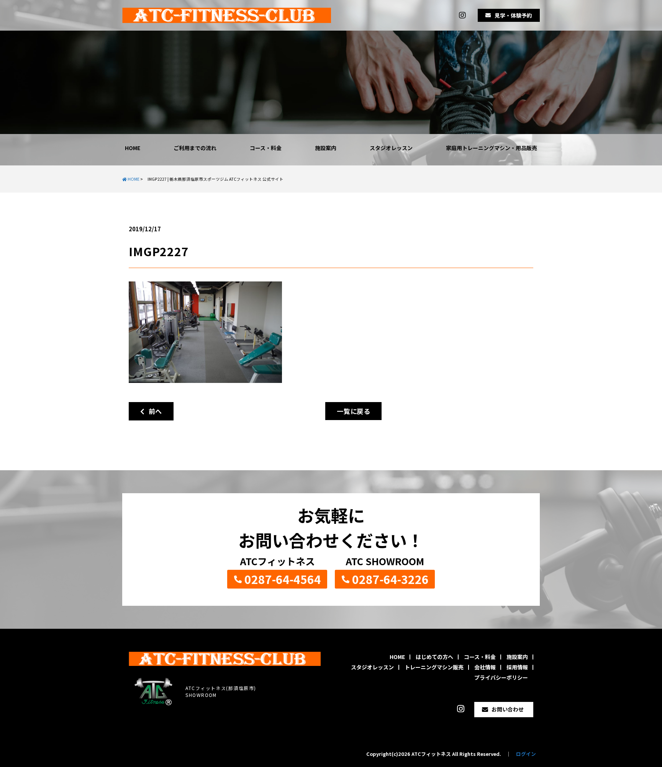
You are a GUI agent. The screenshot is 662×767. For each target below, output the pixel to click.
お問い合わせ (508, 709)
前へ (153, 411)
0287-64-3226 (390, 579)
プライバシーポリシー (501, 677)
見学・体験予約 (513, 15)
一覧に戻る (353, 411)
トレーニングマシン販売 (434, 667)
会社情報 (485, 667)
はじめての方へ (434, 657)
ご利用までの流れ (195, 148)
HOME (132, 148)
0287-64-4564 (282, 579)
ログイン (526, 753)
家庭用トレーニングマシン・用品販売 (491, 148)
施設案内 (325, 148)
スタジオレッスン (391, 148)
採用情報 (517, 667)
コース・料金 (266, 148)
